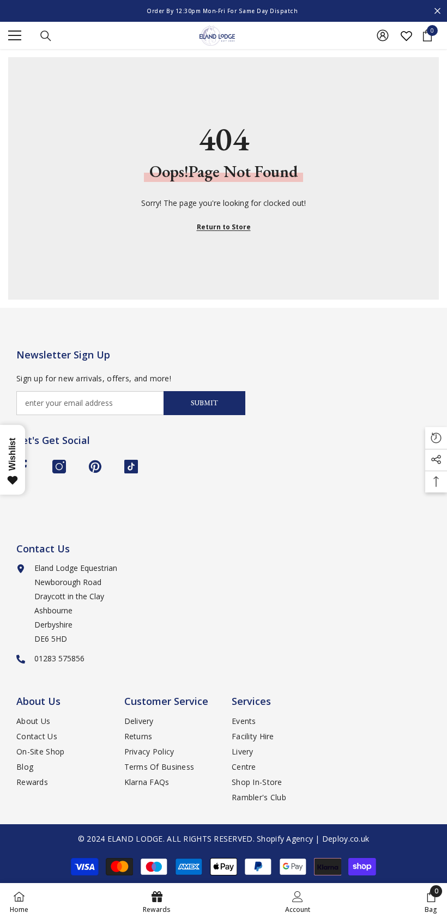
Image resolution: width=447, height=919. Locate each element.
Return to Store (224, 227)
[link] (297, 901)
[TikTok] (131, 466)
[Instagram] (59, 466)
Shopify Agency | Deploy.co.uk (313, 838)
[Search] (45, 35)
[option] (223, 11)
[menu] (14, 35)
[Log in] (383, 35)
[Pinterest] (95, 466)
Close (437, 11)
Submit (204, 402)
